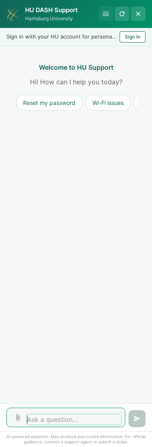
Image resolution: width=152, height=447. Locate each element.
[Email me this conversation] (105, 13)
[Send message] (137, 418)
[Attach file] (18, 417)
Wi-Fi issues (108, 102)
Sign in (132, 37)
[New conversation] (122, 13)
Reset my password (49, 102)
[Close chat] (138, 13)
